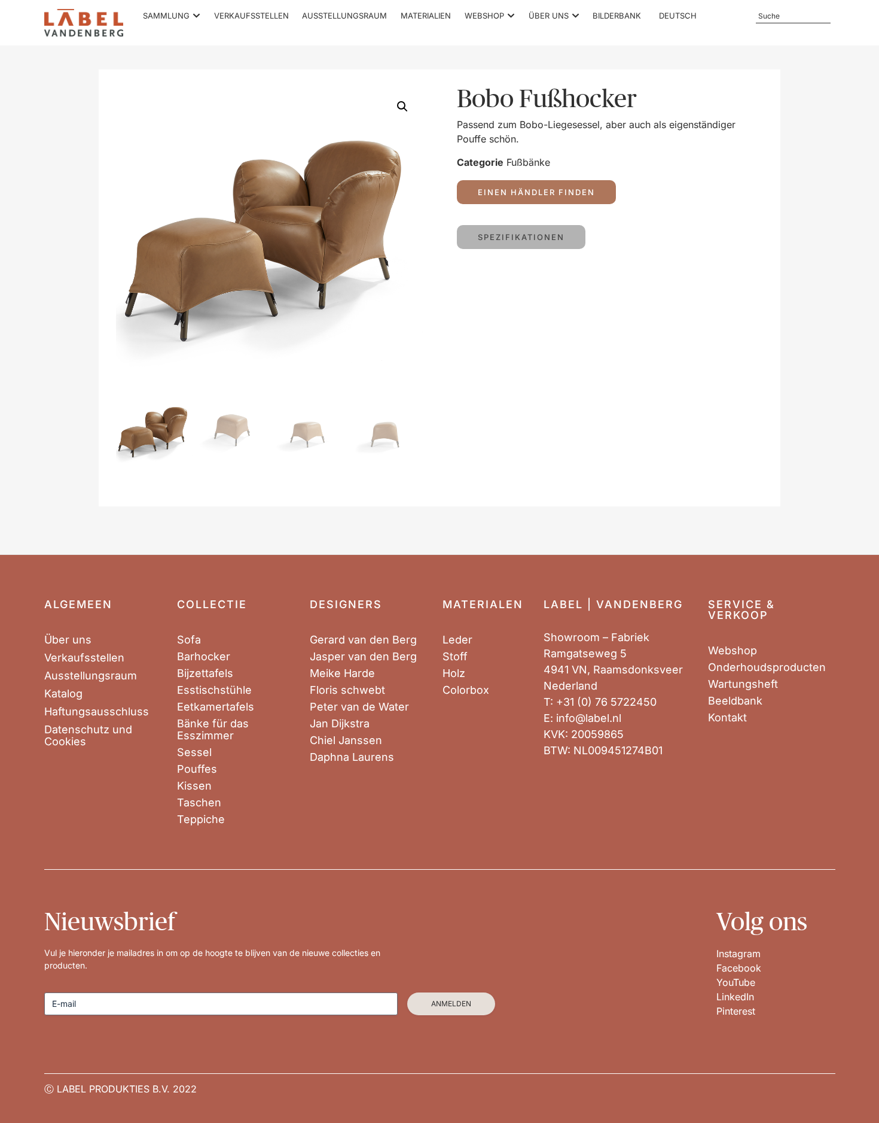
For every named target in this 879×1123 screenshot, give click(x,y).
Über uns (67, 640)
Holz (453, 673)
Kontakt (727, 718)
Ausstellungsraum (90, 676)
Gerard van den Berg (363, 640)
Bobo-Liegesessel (560, 124)
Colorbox (465, 690)
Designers (346, 604)
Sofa (189, 640)
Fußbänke (528, 162)
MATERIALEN (482, 604)
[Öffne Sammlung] (196, 16)
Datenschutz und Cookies (88, 736)
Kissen (194, 786)
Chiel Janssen (346, 740)
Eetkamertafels (215, 707)
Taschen (199, 803)
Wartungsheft (743, 684)
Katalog (63, 694)
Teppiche (201, 819)
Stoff (455, 657)
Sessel (194, 752)
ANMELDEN (451, 1003)
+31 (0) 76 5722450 (606, 702)
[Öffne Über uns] (575, 16)
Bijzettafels (205, 673)
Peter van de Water (359, 707)
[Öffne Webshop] (511, 16)
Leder (457, 640)
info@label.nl (588, 718)
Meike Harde (342, 673)
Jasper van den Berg (363, 657)
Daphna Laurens (352, 757)
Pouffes (197, 769)
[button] (402, 106)
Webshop (732, 651)
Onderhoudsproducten (767, 667)
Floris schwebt (347, 690)
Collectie (212, 604)
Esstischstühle (214, 690)
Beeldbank (735, 701)
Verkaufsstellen (84, 658)
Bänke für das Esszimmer (213, 730)
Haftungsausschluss (96, 712)
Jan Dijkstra (340, 724)
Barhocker (203, 657)
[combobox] (793, 16)
